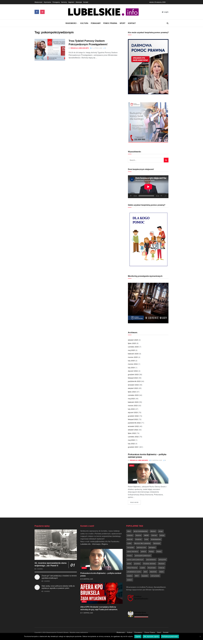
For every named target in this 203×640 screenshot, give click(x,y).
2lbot (129, 531)
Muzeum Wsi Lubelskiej (142, 543)
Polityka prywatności (170, 636)
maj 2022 (131, 440)
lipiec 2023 (132, 392)
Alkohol (153, 531)
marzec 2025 (133, 357)
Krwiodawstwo (156, 539)
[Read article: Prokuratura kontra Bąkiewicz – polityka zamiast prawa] (148, 473)
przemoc (137, 563)
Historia (138, 535)
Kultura (84, 23)
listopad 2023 (133, 378)
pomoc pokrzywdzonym (135, 559)
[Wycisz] (161, 196)
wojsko (129, 576)
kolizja (162, 535)
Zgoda (137, 636)
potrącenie (162, 559)
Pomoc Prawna (110, 23)
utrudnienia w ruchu (134, 572)
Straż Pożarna (132, 568)
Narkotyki (157, 543)
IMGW (146, 535)
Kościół (129, 539)
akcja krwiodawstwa (140, 531)
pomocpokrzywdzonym (143, 555)
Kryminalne (47, 2)
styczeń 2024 (133, 371)
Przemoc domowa (149, 563)
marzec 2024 (133, 364)
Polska (159, 551)
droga (161, 531)
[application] (148, 186)
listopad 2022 (133, 419)
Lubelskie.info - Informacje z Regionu (94, 544)
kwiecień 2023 (133, 402)
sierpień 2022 (133, 429)
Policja (151, 551)
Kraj (132, 465)
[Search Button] (167, 23)
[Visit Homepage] (103, 12)
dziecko (130, 535)
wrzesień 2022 (133, 426)
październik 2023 (134, 381)
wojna (161, 572)
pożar (129, 563)
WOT (137, 576)
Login (165, 12)
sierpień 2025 (133, 340)
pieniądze (152, 547)
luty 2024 (131, 367)
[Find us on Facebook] (37, 12)
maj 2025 (131, 350)
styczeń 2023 (133, 412)
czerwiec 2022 (133, 436)
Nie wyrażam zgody (151, 636)
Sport (122, 23)
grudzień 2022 (133, 416)
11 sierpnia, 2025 (87, 613)
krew (146, 539)
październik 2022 (134, 423)
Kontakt (85, 2)
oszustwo (130, 547)
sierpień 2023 (133, 388)
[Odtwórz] (131, 196)
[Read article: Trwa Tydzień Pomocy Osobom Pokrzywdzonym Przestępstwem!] (50, 50)
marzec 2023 (133, 405)
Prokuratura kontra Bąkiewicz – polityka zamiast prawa (147, 456)
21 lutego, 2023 (96, 48)
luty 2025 (131, 360)
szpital (142, 568)
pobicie (143, 551)
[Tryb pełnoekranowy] (165, 196)
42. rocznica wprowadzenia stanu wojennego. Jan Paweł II (51, 564)
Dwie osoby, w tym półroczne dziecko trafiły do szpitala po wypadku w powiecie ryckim (58, 587)
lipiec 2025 (132, 343)
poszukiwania (151, 559)
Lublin (129, 543)
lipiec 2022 (132, 433)
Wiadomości (38, 2)
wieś (145, 572)
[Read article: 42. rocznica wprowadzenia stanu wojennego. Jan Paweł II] (56, 545)
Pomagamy (56, 2)
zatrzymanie (155, 576)
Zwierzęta (79, 2)
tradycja (161, 568)
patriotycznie (141, 547)
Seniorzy (64, 2)
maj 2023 (131, 398)
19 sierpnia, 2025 (156, 460)
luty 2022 (131, 443)
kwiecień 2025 (133, 353)
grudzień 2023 (133, 374)
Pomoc (129, 555)
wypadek (145, 576)
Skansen (161, 563)
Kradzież (139, 539)
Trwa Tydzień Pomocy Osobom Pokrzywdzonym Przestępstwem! (88, 42)
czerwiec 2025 (133, 347)
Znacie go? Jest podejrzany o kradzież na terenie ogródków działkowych (59, 576)
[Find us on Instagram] (42, 12)
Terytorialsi (152, 568)
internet (154, 535)
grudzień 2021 (133, 447)
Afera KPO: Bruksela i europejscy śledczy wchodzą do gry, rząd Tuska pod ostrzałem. (99, 608)
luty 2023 (131, 409)
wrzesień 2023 (133, 385)
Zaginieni (71, 2)
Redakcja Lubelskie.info (80, 48)
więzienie (153, 572)
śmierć (129, 580)
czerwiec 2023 (133, 395)
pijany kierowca (132, 551)
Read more (135, 502)
